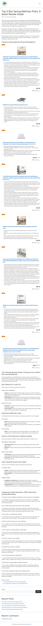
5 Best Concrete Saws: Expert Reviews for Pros (12, 609)
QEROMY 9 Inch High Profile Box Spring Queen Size (15, 104)
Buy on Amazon (36, 90)
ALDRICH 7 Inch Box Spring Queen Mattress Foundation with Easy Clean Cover (20, 306)
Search (3, 589)
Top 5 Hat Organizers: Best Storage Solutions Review (14, 605)
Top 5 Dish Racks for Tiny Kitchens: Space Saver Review (14, 607)
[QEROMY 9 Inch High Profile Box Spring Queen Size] (21, 99)
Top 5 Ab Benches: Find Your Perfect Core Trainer (13, 603)
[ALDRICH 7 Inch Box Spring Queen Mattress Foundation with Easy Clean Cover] (21, 299)
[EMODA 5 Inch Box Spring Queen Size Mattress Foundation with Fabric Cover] (21, 220)
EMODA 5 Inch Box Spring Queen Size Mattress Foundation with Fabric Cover (20, 227)
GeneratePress (28, 624)
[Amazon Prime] (38, 157)
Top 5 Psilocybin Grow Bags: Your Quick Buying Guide (15, 583)
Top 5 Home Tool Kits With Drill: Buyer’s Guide (12, 601)
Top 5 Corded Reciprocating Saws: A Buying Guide (14, 581)
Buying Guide (6, 579)
